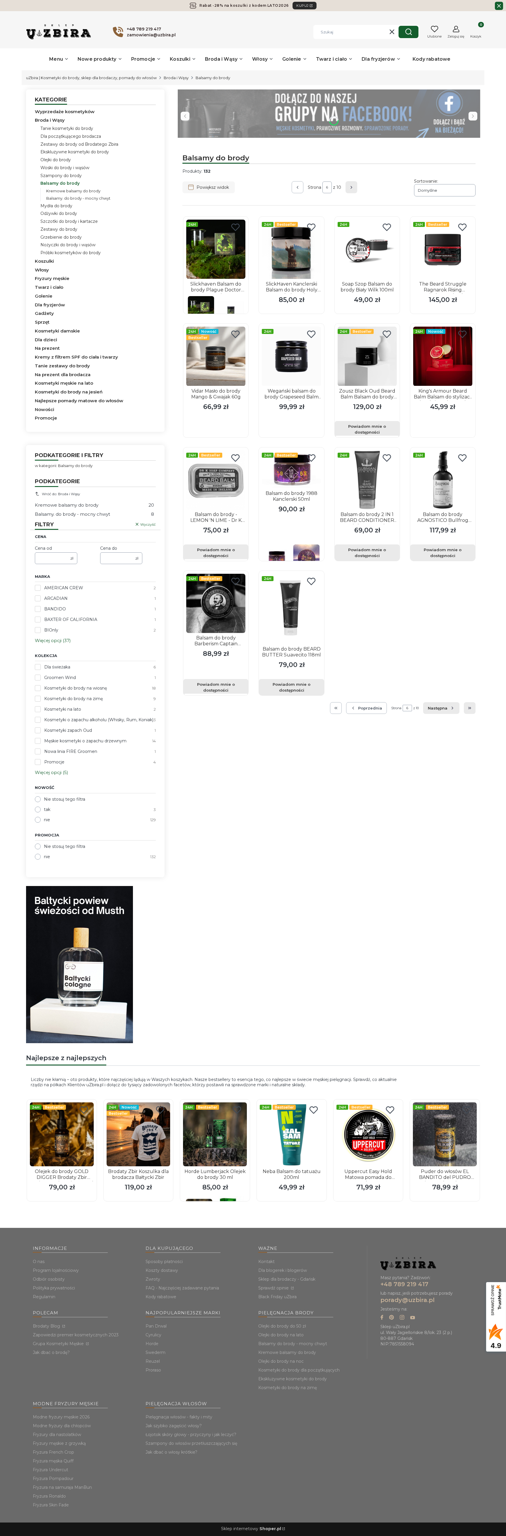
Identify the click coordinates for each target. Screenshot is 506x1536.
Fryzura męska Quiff (53, 1461)
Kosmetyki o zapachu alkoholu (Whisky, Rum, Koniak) (98, 719)
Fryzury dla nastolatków (57, 1434)
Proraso (153, 1370)
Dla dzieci (46, 339)
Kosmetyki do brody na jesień (68, 392)
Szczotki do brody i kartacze (69, 221)
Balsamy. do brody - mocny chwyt (78, 198)
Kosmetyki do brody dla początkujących (299, 1370)
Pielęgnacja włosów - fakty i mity (179, 1417)
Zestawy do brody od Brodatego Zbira (79, 144)
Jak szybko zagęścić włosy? (174, 1425)
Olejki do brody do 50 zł (282, 1326)
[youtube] (412, 1318)
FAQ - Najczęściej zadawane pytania (182, 1288)
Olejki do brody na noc (281, 1361)
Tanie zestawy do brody (62, 366)
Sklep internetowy (251, 1528)
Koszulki (44, 261)
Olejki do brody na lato (281, 1335)
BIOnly (51, 630)
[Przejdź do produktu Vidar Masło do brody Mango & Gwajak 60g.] (215, 356)
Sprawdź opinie (274, 1288)
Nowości (44, 409)
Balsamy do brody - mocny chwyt (292, 1343)
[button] (408, 32)
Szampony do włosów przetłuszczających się (191, 1443)
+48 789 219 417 (404, 1284)
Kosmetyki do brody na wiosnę (75, 688)
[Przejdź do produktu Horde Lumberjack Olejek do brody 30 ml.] (215, 1134)
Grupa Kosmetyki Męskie (59, 1343)
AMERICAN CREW (63, 587)
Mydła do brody (56, 205)
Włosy (42, 270)
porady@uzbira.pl (407, 1300)
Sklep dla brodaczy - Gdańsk (286, 1279)
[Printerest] (391, 1318)
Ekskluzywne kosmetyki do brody (74, 152)
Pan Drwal (156, 1326)
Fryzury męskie (52, 278)
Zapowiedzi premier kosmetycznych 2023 (76, 1335)
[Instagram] (402, 1318)
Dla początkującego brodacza (70, 136)
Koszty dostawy (162, 1270)
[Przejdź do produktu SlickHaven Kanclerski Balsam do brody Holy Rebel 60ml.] (291, 249)
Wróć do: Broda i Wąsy (61, 494)
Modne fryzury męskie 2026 (61, 1417)
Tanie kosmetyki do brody (66, 128)
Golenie (43, 296)
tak (47, 809)
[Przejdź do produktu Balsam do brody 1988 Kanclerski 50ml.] (291, 469)
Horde (152, 1343)
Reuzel (153, 1361)
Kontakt (266, 1261)
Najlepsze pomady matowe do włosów (79, 400)
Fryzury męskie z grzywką (59, 1443)
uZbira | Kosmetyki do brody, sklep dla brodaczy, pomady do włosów (91, 77)
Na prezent (47, 348)
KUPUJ (302, 6)
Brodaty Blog (47, 1326)
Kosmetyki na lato (62, 709)
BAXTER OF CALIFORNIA (70, 619)
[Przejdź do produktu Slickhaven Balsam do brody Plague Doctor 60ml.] (215, 249)
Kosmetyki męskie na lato (64, 383)
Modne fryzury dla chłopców (62, 1425)
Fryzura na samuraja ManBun (62, 1487)
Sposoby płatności (164, 1261)
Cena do (108, 548)
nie (47, 819)
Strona (314, 187)
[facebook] (381, 1318)
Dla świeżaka (57, 667)
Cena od (43, 548)
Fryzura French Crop (53, 1452)
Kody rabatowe (161, 1296)
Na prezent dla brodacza (62, 374)
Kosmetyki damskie (57, 331)
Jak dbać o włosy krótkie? (171, 1452)
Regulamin (44, 1296)
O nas (39, 1261)
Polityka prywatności (54, 1288)
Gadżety (44, 313)
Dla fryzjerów (50, 305)
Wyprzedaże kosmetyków (65, 111)
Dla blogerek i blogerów (282, 1270)
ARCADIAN (56, 598)
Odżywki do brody (58, 213)
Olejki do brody (55, 159)
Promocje (46, 418)
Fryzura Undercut (50, 1469)
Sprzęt (42, 322)
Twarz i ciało (49, 287)
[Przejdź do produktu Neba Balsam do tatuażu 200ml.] (292, 1134)
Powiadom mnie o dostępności (367, 429)
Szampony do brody (61, 175)
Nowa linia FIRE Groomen (70, 751)
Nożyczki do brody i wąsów (67, 244)
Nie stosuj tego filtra (64, 799)
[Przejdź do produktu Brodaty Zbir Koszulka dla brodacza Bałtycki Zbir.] (138, 1134)
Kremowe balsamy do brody (73, 191)
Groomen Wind (60, 677)
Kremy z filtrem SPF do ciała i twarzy (76, 357)
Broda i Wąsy (176, 77)
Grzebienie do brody (61, 237)
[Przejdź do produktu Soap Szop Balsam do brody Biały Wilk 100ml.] (367, 249)
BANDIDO (55, 609)
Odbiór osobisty (49, 1279)
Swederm (155, 1352)
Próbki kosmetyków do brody (70, 252)
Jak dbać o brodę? (51, 1352)
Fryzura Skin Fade (51, 1505)
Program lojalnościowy (56, 1270)
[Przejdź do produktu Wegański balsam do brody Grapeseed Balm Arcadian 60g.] (291, 356)
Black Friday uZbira (277, 1296)
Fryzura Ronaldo (49, 1496)
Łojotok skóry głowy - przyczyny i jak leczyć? (191, 1434)
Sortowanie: (426, 181)
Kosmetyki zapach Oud (68, 730)
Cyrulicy (153, 1335)
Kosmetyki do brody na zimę (73, 698)
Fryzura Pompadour (53, 1478)
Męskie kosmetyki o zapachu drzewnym (85, 741)
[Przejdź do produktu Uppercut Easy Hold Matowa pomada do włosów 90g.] (368, 1134)
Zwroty (153, 1279)
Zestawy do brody (58, 229)
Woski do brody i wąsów (64, 167)
